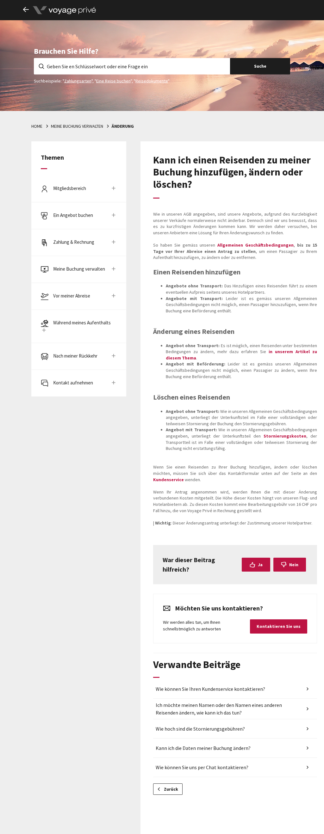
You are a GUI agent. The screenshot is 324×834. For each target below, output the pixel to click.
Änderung (123, 126)
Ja (260, 564)
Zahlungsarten (77, 80)
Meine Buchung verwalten (77, 126)
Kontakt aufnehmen (73, 383)
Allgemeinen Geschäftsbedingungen (255, 245)
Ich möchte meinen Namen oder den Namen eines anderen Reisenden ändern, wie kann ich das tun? (219, 709)
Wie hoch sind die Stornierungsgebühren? (200, 729)
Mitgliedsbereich (69, 188)
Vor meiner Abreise (71, 296)
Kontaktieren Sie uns (279, 626)
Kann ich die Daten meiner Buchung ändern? (203, 748)
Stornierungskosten (285, 436)
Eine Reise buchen (113, 80)
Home (36, 126)
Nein (293, 564)
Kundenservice (168, 479)
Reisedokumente (151, 80)
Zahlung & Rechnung (73, 242)
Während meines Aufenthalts (82, 323)
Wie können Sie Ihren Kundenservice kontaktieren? (210, 689)
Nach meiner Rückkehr (75, 356)
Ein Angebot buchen (73, 215)
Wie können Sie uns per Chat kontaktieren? (202, 767)
